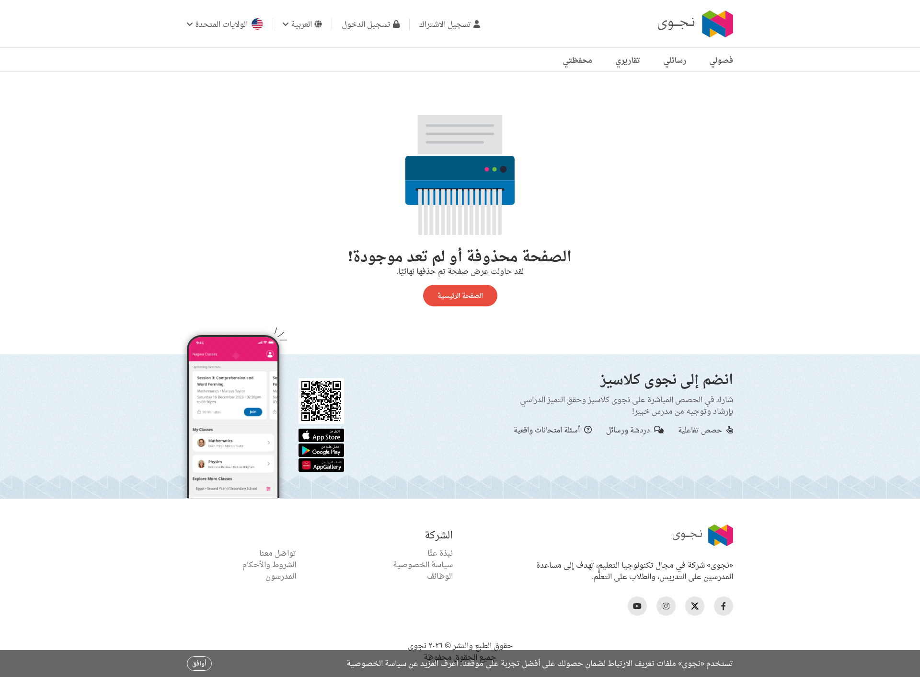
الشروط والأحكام (269, 564)
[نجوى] (694, 24)
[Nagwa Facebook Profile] (723, 606)
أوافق (199, 663)
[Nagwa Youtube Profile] (637, 606)
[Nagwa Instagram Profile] (666, 606)
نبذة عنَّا (440, 553)
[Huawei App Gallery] (321, 464)
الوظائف (440, 576)
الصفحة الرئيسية (460, 295)
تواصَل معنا (277, 553)
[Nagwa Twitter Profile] (694, 606)
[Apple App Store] (321, 434)
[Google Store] (321, 449)
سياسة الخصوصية (423, 564)
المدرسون (280, 576)
